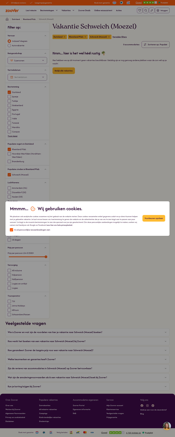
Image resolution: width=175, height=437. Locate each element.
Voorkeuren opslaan (154, 218)
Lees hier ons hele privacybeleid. (59, 225)
